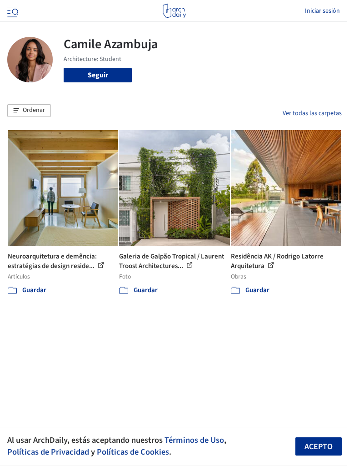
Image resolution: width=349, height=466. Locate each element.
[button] (29, 110)
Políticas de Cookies (133, 452)
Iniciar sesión (322, 11)
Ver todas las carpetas (312, 113)
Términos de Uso (194, 440)
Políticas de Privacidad (48, 452)
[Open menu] (11, 11)
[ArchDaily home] (174, 11)
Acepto (318, 446)
